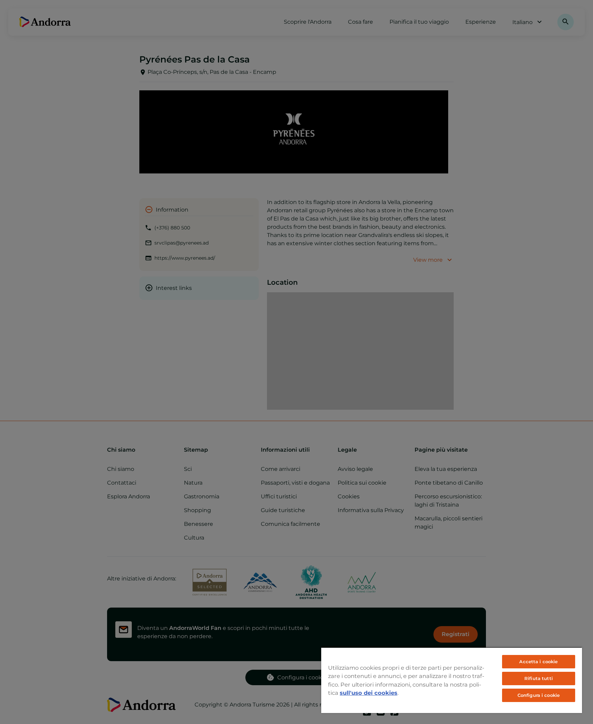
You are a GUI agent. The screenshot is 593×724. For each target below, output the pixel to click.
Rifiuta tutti (538, 678)
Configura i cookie (539, 695)
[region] (451, 680)
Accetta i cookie (538, 661)
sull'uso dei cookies (368, 692)
